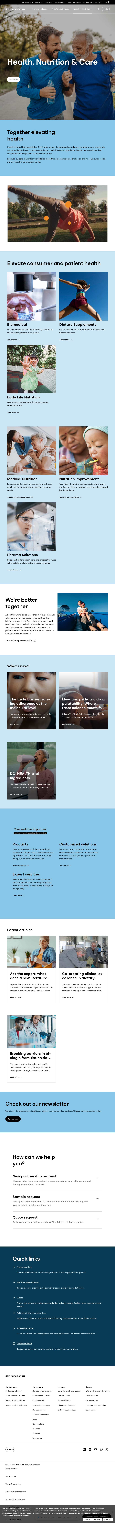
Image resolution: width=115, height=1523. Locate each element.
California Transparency (16, 1492)
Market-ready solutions (28, 1282)
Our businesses (11, 17)
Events (20, 1297)
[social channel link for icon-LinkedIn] (84, 1449)
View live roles (92, 1396)
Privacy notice (11, 1469)
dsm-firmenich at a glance (69, 1391)
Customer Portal (24, 1343)
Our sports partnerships (42, 1391)
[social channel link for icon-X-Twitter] (107, 1449)
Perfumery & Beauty (14, 1391)
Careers (89, 1387)
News (34, 1419)
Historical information (67, 1405)
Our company (37, 1387)
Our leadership (38, 1400)
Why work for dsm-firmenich (97, 1391)
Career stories (92, 1400)
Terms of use (11, 1476)
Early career (91, 1410)
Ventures (36, 1429)
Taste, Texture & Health (15, 1396)
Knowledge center (25, 1328)
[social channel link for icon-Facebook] (90, 1449)
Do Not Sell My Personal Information (88, 1513)
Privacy (70, 1513)
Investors (61, 1387)
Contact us (37, 1438)
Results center (64, 1396)
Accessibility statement (15, 1499)
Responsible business (41, 1405)
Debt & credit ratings (67, 1410)
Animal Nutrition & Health (16, 1405)
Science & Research (40, 1414)
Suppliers (36, 1433)
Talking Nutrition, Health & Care (31, 1313)
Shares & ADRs (64, 1400)
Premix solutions (24, 1267)
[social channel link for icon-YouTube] (95, 1449)
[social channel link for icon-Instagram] (101, 1449)
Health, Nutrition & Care (15, 1400)
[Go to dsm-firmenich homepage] (15, 9)
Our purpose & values (41, 1396)
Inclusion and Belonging (96, 1405)
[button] (97, 9)
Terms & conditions (13, 1484)
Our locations (38, 1424)
